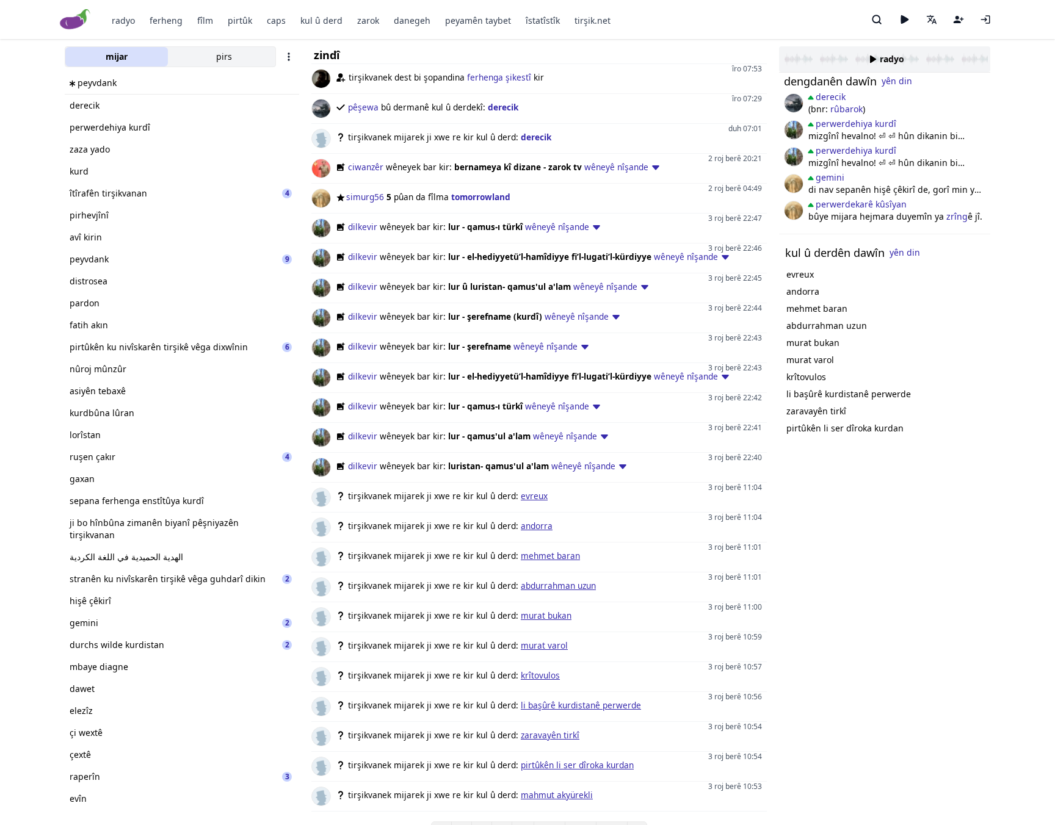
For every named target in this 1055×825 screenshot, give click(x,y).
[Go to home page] (75, 20)
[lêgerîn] (877, 20)
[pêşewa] (793, 103)
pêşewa (363, 107)
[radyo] (904, 19)
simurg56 (365, 197)
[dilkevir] (793, 130)
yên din (897, 81)
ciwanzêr (365, 167)
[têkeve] (985, 20)
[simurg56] (793, 183)
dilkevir (362, 226)
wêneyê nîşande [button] (616, 167)
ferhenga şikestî (499, 77)
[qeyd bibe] (959, 20)
